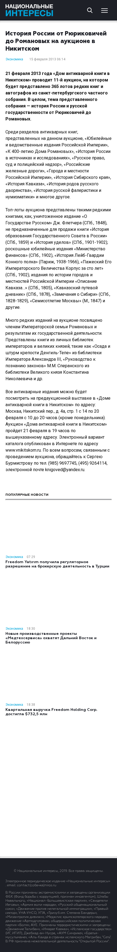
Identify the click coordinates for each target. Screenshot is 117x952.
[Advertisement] (58, 786)
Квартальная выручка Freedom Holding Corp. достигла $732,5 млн (51, 712)
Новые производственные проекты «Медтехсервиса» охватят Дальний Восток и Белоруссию (51, 638)
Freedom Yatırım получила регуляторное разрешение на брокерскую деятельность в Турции (57, 564)
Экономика (14, 59)
